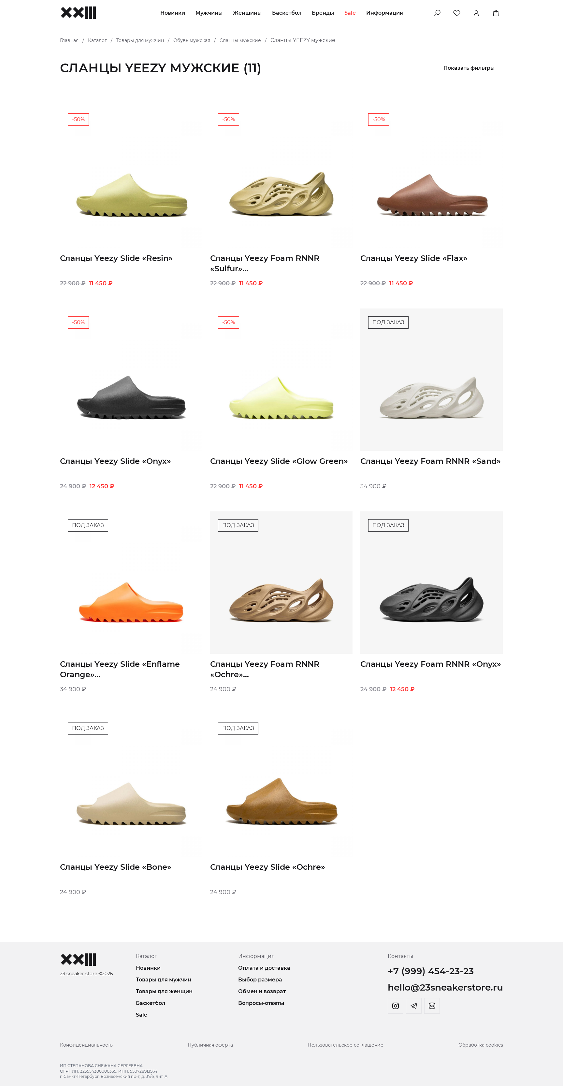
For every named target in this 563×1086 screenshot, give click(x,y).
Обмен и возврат (262, 991)
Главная (69, 40)
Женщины (247, 13)
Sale (350, 13)
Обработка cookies (480, 1045)
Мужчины (209, 13)
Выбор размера (260, 980)
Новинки (172, 13)
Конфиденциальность (86, 1045)
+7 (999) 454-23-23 (431, 971)
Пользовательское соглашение (345, 1045)
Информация (384, 13)
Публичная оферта (210, 1045)
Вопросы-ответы (261, 1003)
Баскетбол (286, 13)
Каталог (97, 40)
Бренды (323, 13)
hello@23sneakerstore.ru (445, 987)
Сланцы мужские (240, 40)
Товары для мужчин (140, 40)
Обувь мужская (191, 40)
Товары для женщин (164, 991)
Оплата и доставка (264, 968)
